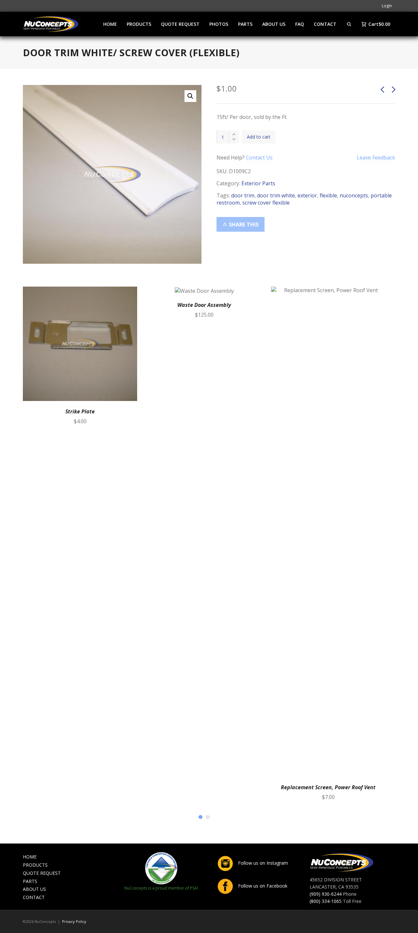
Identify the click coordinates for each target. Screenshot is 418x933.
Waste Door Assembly (204, 304)
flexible (328, 195)
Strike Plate (80, 411)
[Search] (349, 24)
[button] (190, 96)
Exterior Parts (258, 183)
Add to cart (258, 137)
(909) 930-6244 (326, 894)
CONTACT (34, 897)
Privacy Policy (74, 921)
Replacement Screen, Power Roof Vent (328, 787)
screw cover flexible (266, 202)
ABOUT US (34, 889)
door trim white (276, 195)
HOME (30, 857)
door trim (242, 195)
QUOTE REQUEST (42, 873)
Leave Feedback (376, 157)
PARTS (30, 881)
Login (387, 5)
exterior (307, 195)
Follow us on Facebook (262, 886)
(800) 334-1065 (326, 901)
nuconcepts (354, 195)
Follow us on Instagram (262, 863)
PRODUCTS (35, 865)
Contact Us (259, 157)
